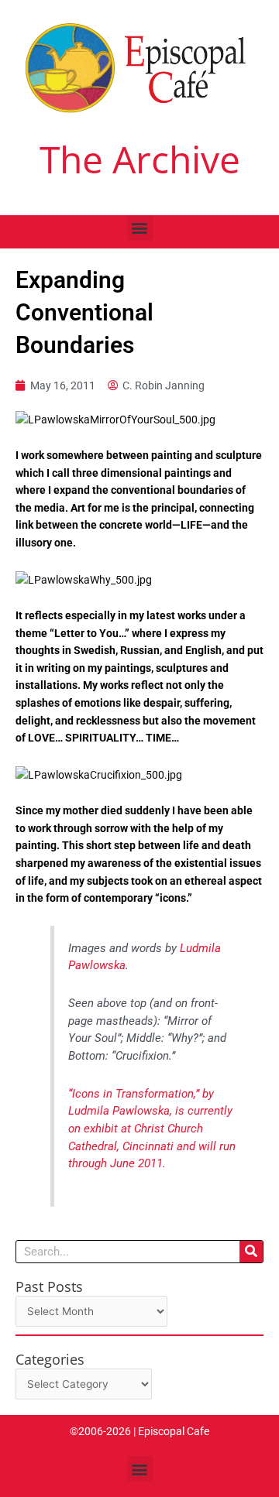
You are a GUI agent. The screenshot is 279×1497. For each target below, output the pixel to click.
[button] (140, 228)
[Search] (251, 1251)
